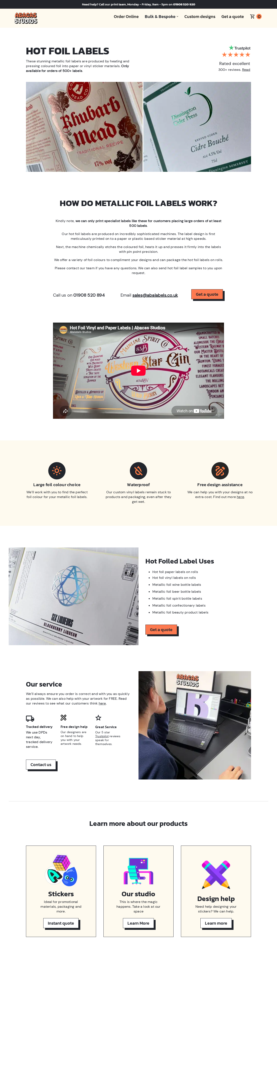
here (240, 497)
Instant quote (61, 923)
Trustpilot (102, 736)
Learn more (216, 923)
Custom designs (199, 16)
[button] (160, 16)
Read (246, 69)
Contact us (41, 764)
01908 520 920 (184, 4)
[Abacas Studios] (25, 18)
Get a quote (232, 16)
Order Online (126, 16)
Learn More (138, 923)
